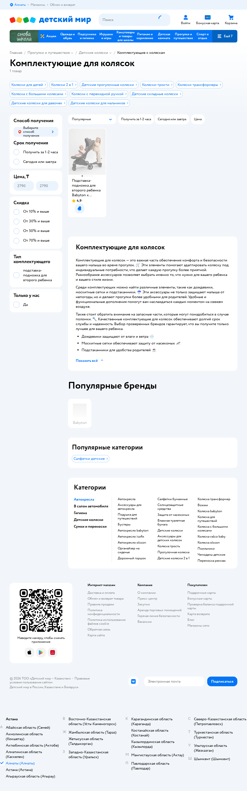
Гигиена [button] (80, 513)
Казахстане (52, 687)
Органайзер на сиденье (128, 550)
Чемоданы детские (211, 555)
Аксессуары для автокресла (129, 507)
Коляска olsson (209, 543)
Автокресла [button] (84, 499)
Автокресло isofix (131, 537)
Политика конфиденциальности (104, 612)
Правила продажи (101, 604)
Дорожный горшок (132, 558)
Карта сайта (96, 635)
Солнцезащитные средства (170, 507)
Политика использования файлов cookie (106, 622)
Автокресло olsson (132, 543)
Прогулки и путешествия (48, 52)
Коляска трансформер (214, 499)
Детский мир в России (26, 687)
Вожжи (203, 505)
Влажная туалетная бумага (171, 522)
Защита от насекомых (173, 515)
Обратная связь (99, 629)
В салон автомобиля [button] (91, 506)
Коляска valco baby (212, 537)
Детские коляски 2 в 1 (174, 558)
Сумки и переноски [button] (90, 526)
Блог (190, 620)
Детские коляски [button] (88, 519)
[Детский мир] (50, 20)
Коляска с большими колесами (213, 528)
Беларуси (71, 687)
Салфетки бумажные (173, 499)
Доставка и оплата (101, 593)
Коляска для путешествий (207, 519)
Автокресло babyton (133, 530)
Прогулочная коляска (173, 552)
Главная (16, 52)
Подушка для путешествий (127, 516)
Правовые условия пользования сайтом (50, 680)
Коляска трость (169, 546)
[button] (224, 36)
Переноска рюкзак (212, 561)
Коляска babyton (210, 511)
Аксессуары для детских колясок (170, 538)
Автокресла (126, 499)
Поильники (206, 549)
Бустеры (124, 524)
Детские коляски (93, 52)
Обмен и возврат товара (106, 598)
